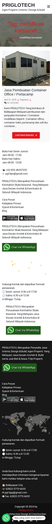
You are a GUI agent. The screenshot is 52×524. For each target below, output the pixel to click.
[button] (6, 518)
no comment (12, 103)
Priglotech (24, 100)
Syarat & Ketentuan (13, 207)
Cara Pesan (8, 199)
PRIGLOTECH (18, 5)
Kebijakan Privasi (11, 203)
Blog (4, 210)
